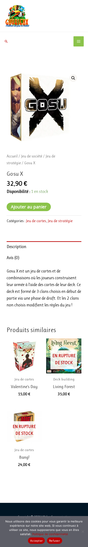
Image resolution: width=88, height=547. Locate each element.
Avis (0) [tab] (13, 257)
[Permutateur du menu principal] (78, 41)
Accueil (12, 156)
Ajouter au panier (29, 207)
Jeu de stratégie (60, 221)
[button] (6, 41)
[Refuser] (83, 531)
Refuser (54, 540)
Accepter (36, 540)
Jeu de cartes (36, 221)
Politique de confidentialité (50, 534)
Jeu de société (31, 156)
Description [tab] (16, 246)
